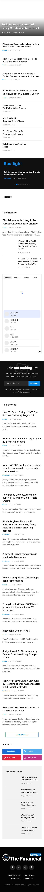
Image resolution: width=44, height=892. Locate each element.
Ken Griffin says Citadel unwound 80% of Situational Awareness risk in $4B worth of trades (21, 683)
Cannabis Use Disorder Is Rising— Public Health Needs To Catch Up (29, 261)
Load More (21, 735)
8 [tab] (29, 184)
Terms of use (28, 875)
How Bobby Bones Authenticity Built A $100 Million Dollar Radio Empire (19, 497)
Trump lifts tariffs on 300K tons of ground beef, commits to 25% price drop (21, 607)
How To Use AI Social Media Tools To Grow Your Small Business (19, 60)
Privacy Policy (17, 392)
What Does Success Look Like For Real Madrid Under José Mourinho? (20, 45)
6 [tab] (25, 184)
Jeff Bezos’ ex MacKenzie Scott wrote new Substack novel (19, 173)
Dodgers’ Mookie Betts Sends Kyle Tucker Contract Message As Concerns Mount (21, 76)
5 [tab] (23, 184)
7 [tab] (27, 184)
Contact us (27, 879)
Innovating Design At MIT (16, 630)
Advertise (15, 879)
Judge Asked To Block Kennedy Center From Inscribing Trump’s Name (20, 654)
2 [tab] (17, 184)
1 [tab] (15, 184)
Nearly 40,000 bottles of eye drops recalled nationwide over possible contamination (21, 468)
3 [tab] (19, 184)
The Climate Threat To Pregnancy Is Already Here (12, 134)
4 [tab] (21, 184)
